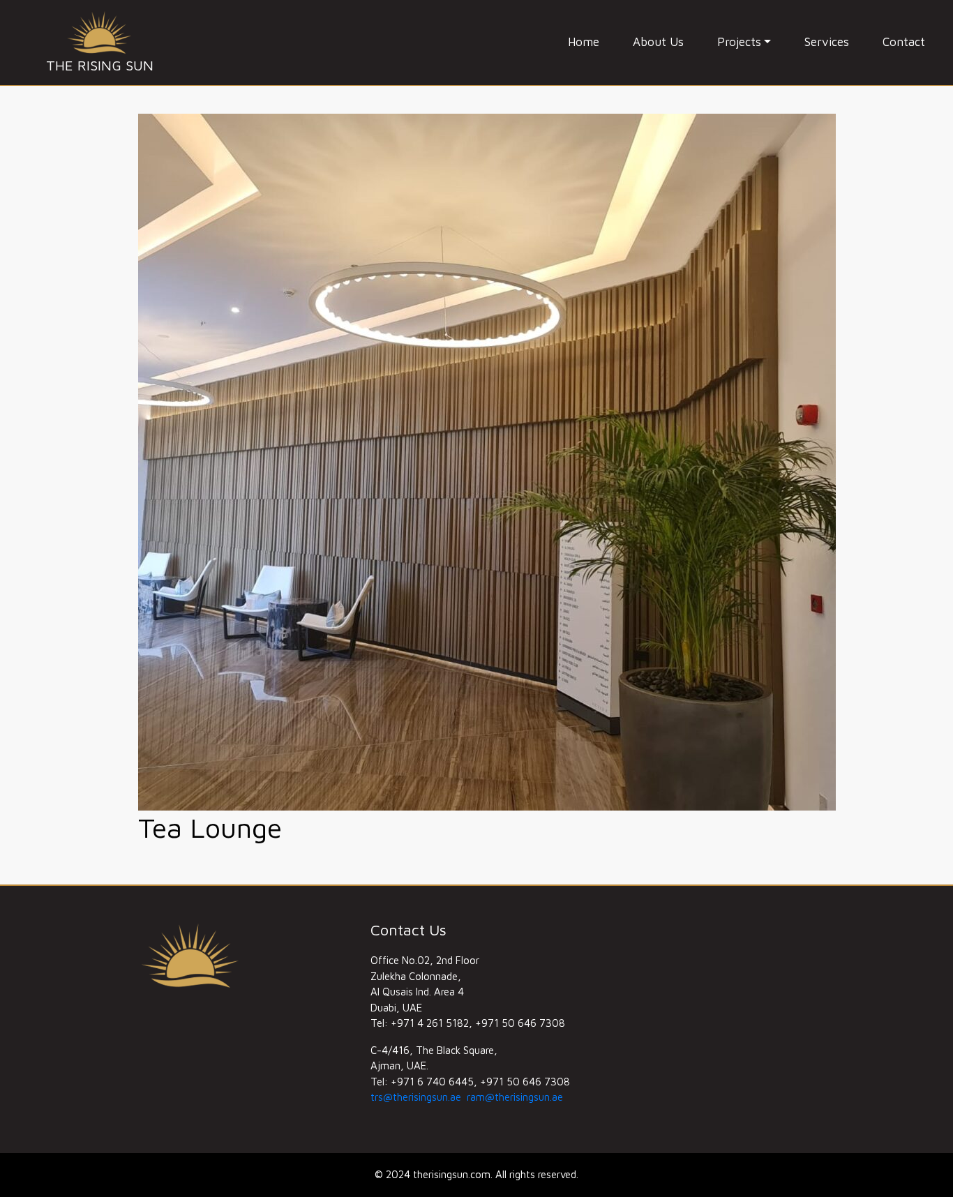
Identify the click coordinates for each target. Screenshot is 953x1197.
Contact (904, 42)
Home (583, 42)
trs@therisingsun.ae (415, 1097)
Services (826, 42)
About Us (658, 42)
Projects (739, 42)
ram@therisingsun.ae (515, 1097)
